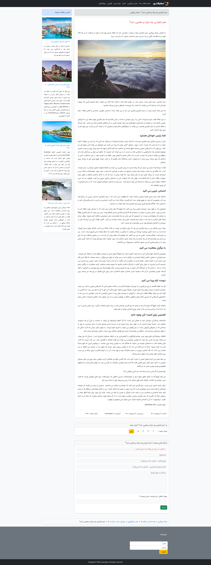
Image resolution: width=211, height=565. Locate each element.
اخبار (124, 3)
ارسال (164, 507)
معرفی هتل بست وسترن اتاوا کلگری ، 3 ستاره (57, 85)
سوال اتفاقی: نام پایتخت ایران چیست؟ (153, 496)
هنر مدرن (117, 3)
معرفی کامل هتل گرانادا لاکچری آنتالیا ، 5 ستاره (57, 146)
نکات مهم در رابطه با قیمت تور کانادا (59, 203)
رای (131, 431)
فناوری (109, 3)
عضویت (163, 551)
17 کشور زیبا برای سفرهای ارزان (60, 41)
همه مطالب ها (144, 3)
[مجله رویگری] (161, 3)
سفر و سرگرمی (132, 3)
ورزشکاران (102, 3)
